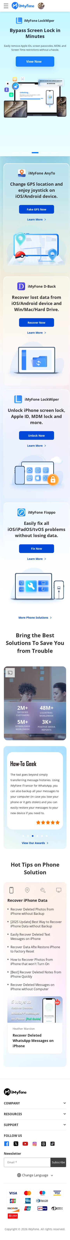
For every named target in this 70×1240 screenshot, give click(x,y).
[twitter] (16, 1143)
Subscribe (58, 1162)
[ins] (34, 1143)
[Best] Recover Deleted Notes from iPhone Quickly (35, 974)
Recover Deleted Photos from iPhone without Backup (32, 911)
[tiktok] (52, 1143)
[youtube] (25, 1143)
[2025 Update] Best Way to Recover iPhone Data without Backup (36, 924)
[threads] (43, 1143)
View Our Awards (34, 843)
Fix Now (36, 548)
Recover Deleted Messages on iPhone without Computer (32, 987)
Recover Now (36, 322)
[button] (16, 152)
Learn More (35, 219)
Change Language (35, 1175)
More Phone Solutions (33, 617)
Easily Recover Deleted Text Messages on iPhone (30, 936)
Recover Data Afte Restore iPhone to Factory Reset (35, 949)
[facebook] (6, 1143)
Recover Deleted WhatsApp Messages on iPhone (33, 1040)
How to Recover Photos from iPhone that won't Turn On (31, 961)
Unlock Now (36, 435)
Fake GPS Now (36, 209)
